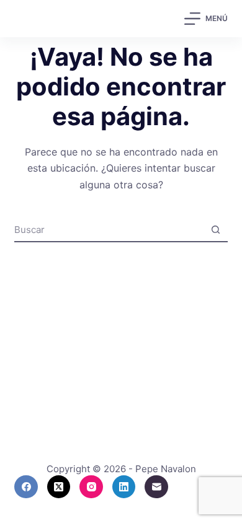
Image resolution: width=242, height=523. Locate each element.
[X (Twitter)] (59, 487)
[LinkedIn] (124, 487)
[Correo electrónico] (156, 487)
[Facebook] (26, 487)
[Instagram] (91, 487)
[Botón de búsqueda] (216, 229)
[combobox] (109, 229)
